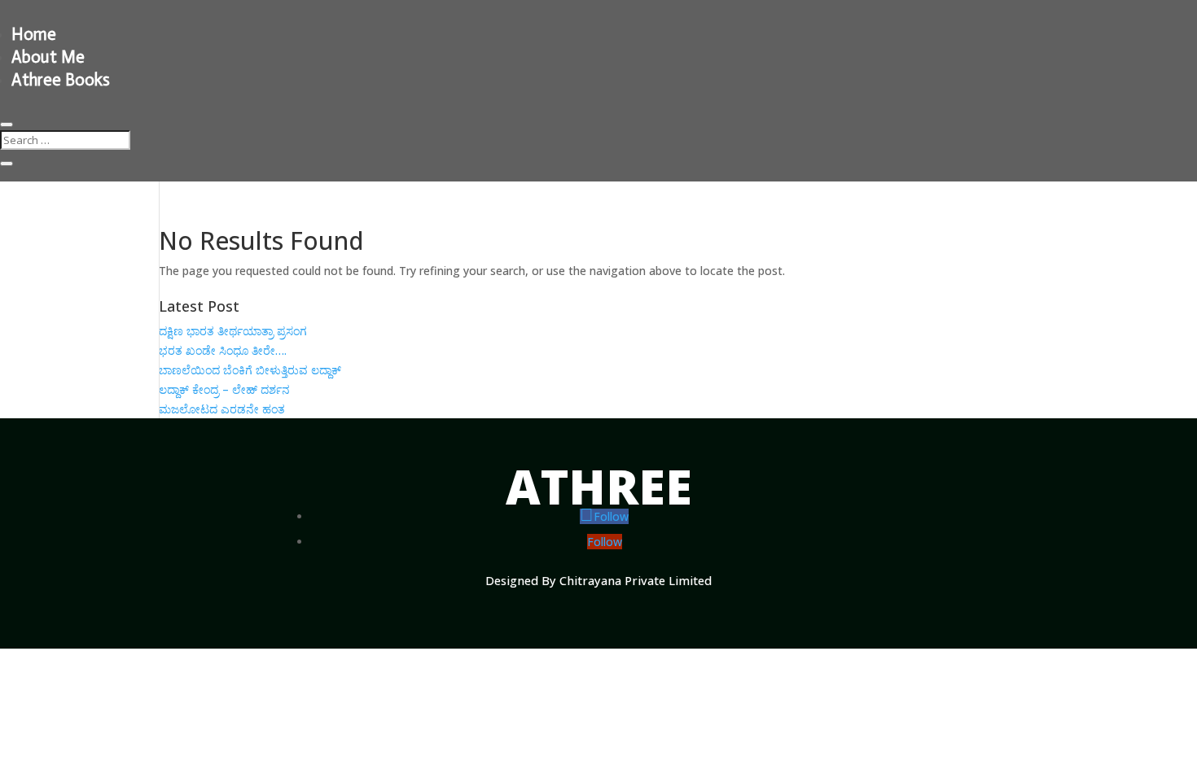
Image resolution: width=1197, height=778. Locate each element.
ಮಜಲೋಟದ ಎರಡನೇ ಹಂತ (222, 409)
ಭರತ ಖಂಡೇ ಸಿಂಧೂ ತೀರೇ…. (223, 350)
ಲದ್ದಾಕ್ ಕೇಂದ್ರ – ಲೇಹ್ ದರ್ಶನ (224, 389)
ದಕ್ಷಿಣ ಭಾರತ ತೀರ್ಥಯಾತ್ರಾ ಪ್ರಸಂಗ (233, 331)
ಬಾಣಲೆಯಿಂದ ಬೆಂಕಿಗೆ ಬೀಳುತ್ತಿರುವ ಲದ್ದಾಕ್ (250, 370)
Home (33, 34)
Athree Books (60, 80)
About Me (48, 57)
